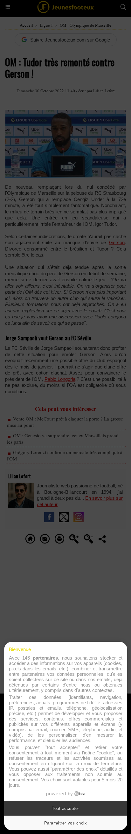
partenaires (45, 658)
